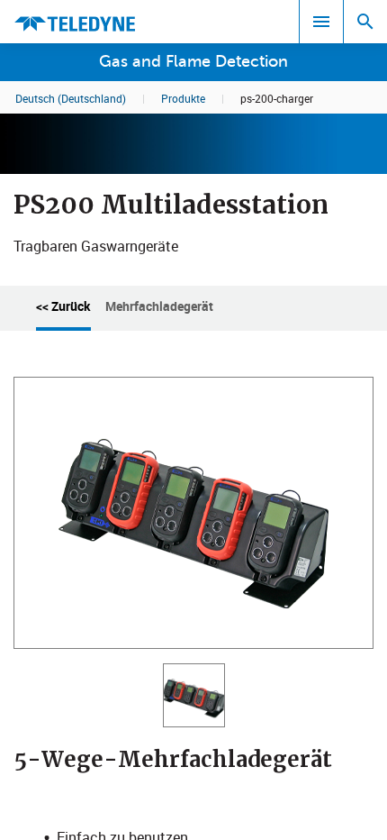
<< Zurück (63, 306)
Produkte (183, 98)
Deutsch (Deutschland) (70, 98)
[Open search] (365, 21)
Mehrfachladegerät (159, 306)
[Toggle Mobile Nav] (321, 21)
